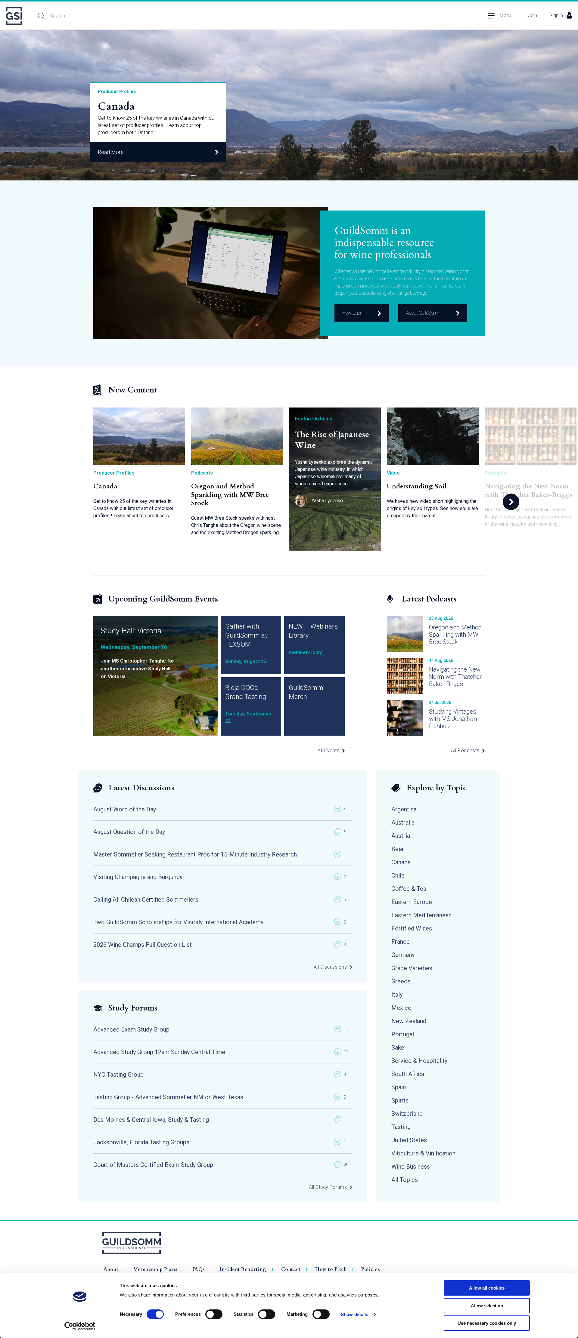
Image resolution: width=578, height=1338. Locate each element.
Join (532, 15)
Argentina (404, 809)
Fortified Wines (411, 928)
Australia (403, 822)
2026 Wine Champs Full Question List (219, 944)
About (111, 1269)
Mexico (401, 1007)
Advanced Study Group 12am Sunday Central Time (220, 1052)
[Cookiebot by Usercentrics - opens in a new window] (80, 1326)
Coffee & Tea (408, 888)
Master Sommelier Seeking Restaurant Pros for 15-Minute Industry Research (219, 854)
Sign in (556, 15)
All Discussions (330, 967)
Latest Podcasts (429, 599)
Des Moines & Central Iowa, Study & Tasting (219, 1119)
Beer (397, 849)
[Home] (14, 16)
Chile (398, 875)
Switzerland (407, 1113)
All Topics (404, 1179)
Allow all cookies (487, 1287)
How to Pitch (330, 1269)
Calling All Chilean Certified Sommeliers (219, 899)
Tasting (401, 1126)
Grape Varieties (411, 968)
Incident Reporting (243, 1269)
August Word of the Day (219, 809)
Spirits (400, 1100)
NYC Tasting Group (219, 1074)
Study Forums (132, 1008)
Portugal (402, 1034)
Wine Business (410, 1166)
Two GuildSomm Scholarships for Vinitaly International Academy (219, 922)
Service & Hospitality (419, 1060)
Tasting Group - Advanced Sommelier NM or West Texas (219, 1097)
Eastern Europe (411, 902)
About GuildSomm (424, 313)
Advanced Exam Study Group (220, 1029)
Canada (116, 106)
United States (409, 1140)
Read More (111, 152)
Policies (370, 1269)
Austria (400, 835)
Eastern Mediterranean (421, 915)
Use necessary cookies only (487, 1323)
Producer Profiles (117, 91)
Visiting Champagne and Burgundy (219, 877)
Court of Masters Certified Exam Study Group (220, 1164)
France (400, 941)
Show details (354, 1314)
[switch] (213, 1314)
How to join (352, 313)
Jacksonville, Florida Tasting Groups (219, 1142)
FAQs (198, 1269)
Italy (396, 994)
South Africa (407, 1074)
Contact (291, 1269)
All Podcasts (465, 750)
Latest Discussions (141, 787)
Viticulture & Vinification (423, 1153)
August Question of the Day (219, 831)
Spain (398, 1087)
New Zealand (408, 1021)
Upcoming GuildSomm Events (163, 599)
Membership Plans (155, 1269)
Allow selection (487, 1305)
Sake (397, 1047)
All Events (328, 750)
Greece (401, 981)
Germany (403, 954)
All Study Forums (328, 1187)
